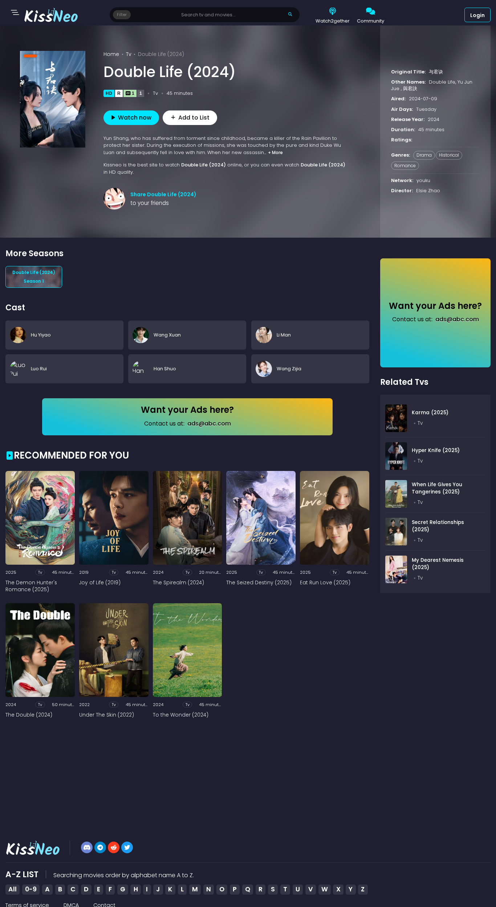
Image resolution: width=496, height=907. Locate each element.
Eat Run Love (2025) (325, 583)
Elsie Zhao (428, 190)
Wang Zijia (289, 368)
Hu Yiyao (41, 334)
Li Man (284, 334)
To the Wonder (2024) (180, 715)
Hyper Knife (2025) (436, 450)
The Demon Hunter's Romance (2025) (31, 586)
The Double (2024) (28, 715)
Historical (449, 155)
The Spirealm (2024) (178, 583)
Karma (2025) (430, 412)
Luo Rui (39, 368)
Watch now (134, 117)
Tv (128, 54)
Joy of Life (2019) (100, 583)
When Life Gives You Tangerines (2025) (437, 488)
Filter (122, 14)
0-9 (31, 889)
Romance (405, 165)
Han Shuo (165, 368)
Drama (424, 155)
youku (423, 180)
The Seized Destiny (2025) (259, 583)
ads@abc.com (209, 423)
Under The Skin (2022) (106, 715)
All (12, 889)
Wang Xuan (167, 334)
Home (111, 54)
